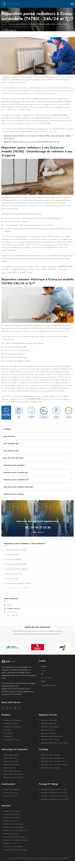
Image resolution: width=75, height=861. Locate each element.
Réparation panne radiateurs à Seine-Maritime (53, 24)
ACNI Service (24, 858)
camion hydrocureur (10, 793)
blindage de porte (9, 843)
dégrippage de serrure (11, 817)
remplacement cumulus (11, 740)
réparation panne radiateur (13, 494)
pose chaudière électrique (13, 458)
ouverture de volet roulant (13, 846)
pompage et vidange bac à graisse (53, 789)
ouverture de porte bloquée (13, 824)
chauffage (7, 429)
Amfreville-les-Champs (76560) (17, 569)
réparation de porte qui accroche (15, 840)
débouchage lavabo (10, 755)
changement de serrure (11, 811)
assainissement (8, 784)
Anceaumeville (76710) (14, 574)
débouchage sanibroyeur (12, 771)
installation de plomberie (12, 720)
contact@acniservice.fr (49, 685)
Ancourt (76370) (12, 578)
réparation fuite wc (48, 730)
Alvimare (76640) (12, 555)
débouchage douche (10, 761)
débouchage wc (9, 768)
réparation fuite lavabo (49, 720)
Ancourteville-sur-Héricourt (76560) (18, 583)
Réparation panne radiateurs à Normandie (22, 24)
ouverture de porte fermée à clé (15, 830)
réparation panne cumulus (50, 740)
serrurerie (5, 805)
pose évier (7, 730)
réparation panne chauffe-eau (51, 736)
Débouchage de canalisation (14, 749)
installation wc (8, 736)
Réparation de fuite (48, 714)
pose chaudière (9, 436)
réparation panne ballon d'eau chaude (54, 743)
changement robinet (10, 723)
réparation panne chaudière (14, 465)
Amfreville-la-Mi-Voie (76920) (16, 564)
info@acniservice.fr (37, 532)
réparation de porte (10, 834)
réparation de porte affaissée (14, 837)
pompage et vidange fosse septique (54, 793)
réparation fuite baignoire (50, 727)
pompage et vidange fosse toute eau (54, 796)
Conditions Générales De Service (56, 858)
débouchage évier (9, 758)
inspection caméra (9, 796)
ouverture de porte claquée (13, 827)
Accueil (3, 24)
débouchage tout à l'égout (13, 777)
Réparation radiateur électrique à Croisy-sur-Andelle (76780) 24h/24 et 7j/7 (32, 142)
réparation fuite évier (48, 723)
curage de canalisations (12, 789)
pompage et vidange (48, 784)
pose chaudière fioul (11, 451)
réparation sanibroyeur (49, 733)
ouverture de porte (10, 821)
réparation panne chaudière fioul (16, 480)
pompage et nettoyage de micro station (55, 799)
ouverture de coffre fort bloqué (14, 850)
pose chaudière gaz (10, 443)
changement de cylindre (12, 814)
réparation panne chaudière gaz (15, 472)
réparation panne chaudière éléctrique (18, 487)
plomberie (6, 714)
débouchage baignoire (11, 764)
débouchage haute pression (13, 774)
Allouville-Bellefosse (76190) (16, 550)
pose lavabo (7, 733)
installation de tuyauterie (12, 727)
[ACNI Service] (10, 4)
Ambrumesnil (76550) (13, 559)
